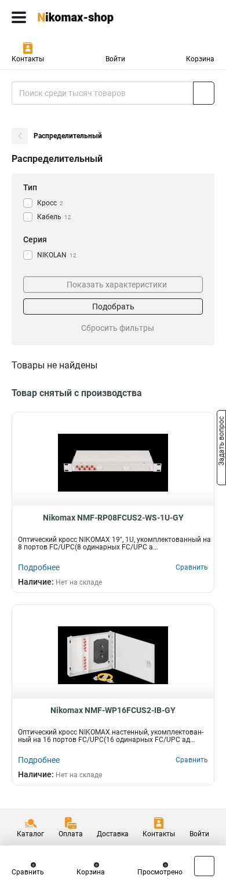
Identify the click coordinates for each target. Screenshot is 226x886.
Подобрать (113, 306)
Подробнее (39, 567)
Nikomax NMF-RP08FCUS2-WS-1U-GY (113, 517)
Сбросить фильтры (117, 328)
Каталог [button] (30, 834)
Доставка (113, 834)
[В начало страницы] (204, 866)
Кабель (54, 217)
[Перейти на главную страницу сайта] (87, 17)
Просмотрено (160, 872)
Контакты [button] (28, 59)
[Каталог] (19, 17)
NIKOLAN (56, 255)
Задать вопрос (221, 442)
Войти (115, 59)
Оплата (71, 834)
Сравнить (28, 872)
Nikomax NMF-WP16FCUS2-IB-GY (113, 710)
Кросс (50, 203)
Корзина (200, 59)
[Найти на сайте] (203, 93)
